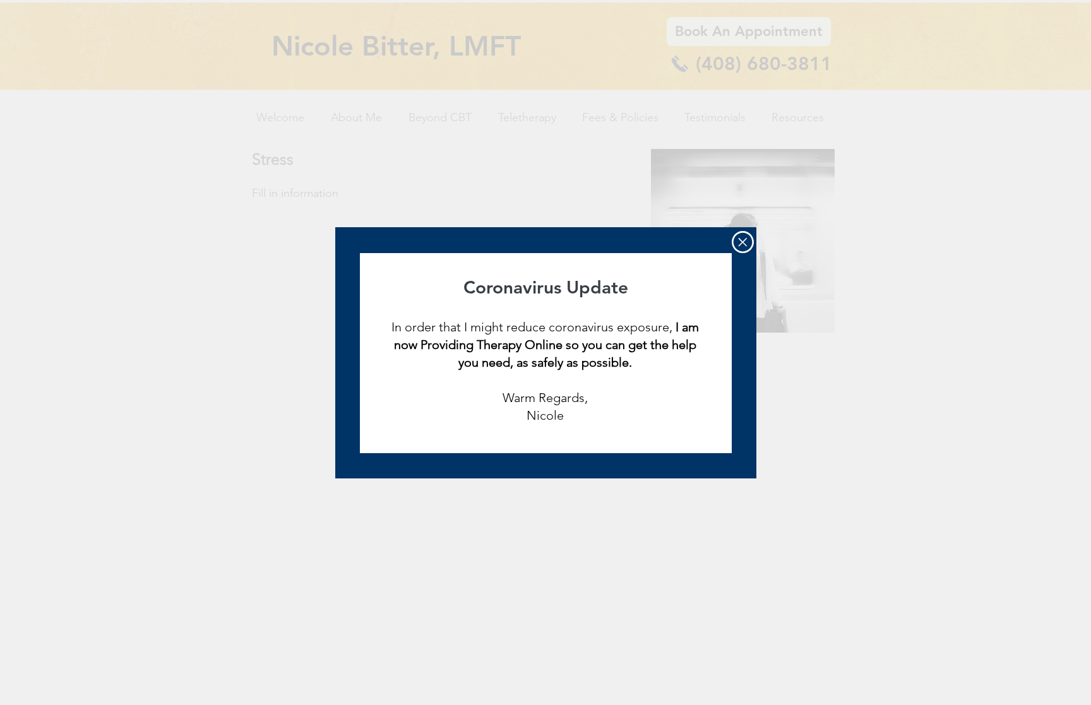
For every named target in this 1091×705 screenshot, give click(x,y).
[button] (743, 242)
